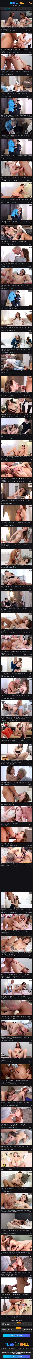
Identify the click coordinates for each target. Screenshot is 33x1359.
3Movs (30, 1018)
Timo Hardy (4, 1083)
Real (13, 676)
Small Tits (11, 96)
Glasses (13, 330)
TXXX (30, 1062)
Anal (2, 845)
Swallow (11, 74)
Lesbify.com (11, 1329)
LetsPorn (29, 74)
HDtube (30, 244)
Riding (6, 74)
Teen (7, 30)
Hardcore (8, 611)
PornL (30, 955)
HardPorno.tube (28, 395)
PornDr (30, 720)
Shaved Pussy (13, 30)
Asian (13, 481)
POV (7, 763)
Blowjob (8, 52)
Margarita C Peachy (6, 481)
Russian (11, 589)
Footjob (6, 589)
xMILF (30, 1127)
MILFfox (30, 934)
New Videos (8, 8)
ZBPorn (30, 116)
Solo (7, 1062)
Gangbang (3, 1105)
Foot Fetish (4, 1040)
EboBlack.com (11, 1323)
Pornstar (9, 720)
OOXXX (30, 1254)
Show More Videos (16, 1335)
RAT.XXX (30, 202)
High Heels (4, 180)
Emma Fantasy (12, 742)
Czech (2, 222)
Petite (6, 96)
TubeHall (17, 2)
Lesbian (3, 30)
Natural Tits (13, 934)
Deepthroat (10, 867)
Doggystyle (12, 438)
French (3, 977)
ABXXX (30, 825)
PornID (30, 52)
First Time (3, 202)
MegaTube (29, 804)
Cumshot (7, 352)
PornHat (30, 308)
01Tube (30, 1169)
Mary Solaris (4, 742)
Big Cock (3, 52)
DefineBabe (29, 30)
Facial (9, 202)
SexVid (30, 266)
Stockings (15, 180)
